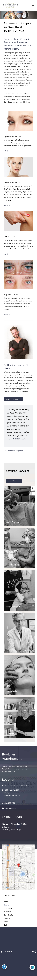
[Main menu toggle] (33, 5)
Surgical (6, 905)
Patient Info (7, 918)
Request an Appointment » (13, 399)
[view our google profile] (7, 951)
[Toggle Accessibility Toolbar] (4, 966)
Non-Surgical (8, 908)
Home (6, 901)
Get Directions (10, 808)
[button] (13, 399)
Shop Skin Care (9, 915)
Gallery (6, 925)
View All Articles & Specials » (14, 450)
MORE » (7, 151)
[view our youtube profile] (10, 951)
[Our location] (35, 951)
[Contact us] (33, 951)
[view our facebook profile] (1, 951)
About (6, 922)
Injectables (7, 911)
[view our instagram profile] (4, 951)
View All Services (14, 481)
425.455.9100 (9, 803)
